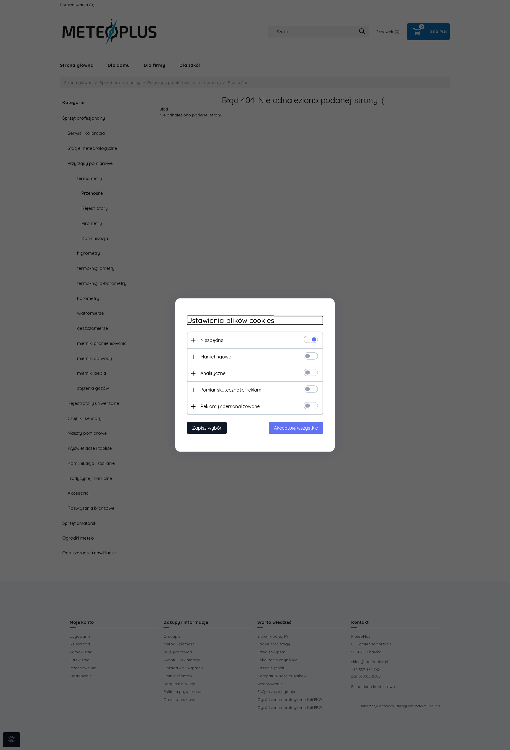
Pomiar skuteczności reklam (230, 390)
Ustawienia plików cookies (230, 320)
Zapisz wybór (207, 428)
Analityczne (212, 373)
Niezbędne (211, 340)
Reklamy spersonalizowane (230, 406)
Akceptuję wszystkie (296, 428)
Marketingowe (215, 357)
